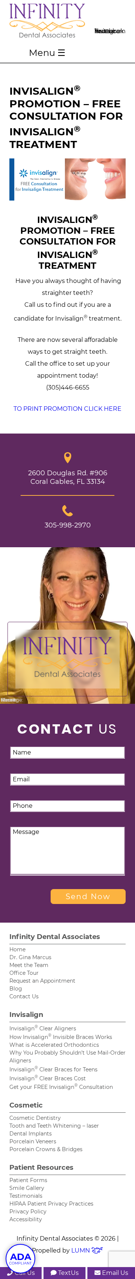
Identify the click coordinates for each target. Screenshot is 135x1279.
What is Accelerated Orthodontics (54, 1045)
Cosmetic (26, 1105)
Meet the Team (28, 965)
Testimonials (25, 1196)
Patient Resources (41, 1167)
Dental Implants (30, 1133)
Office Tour (24, 973)
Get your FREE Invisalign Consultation (61, 1087)
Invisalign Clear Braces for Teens (53, 1069)
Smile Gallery (26, 1188)
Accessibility (25, 1219)
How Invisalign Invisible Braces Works (60, 1037)
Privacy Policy (27, 1211)
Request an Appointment (42, 980)
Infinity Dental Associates (54, 937)
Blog (15, 988)
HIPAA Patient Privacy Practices (51, 1203)
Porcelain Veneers (32, 1141)
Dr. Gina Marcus (30, 957)
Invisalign (26, 1015)
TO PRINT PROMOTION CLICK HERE (68, 408)
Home (17, 949)
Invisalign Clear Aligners (42, 1028)
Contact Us (24, 996)
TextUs (68, 1272)
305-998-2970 (68, 525)
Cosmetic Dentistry (35, 1118)
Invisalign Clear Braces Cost (47, 1078)
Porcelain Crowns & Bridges (45, 1149)
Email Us (114, 1272)
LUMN (81, 1250)
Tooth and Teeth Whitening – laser (54, 1125)
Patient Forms (28, 1180)
